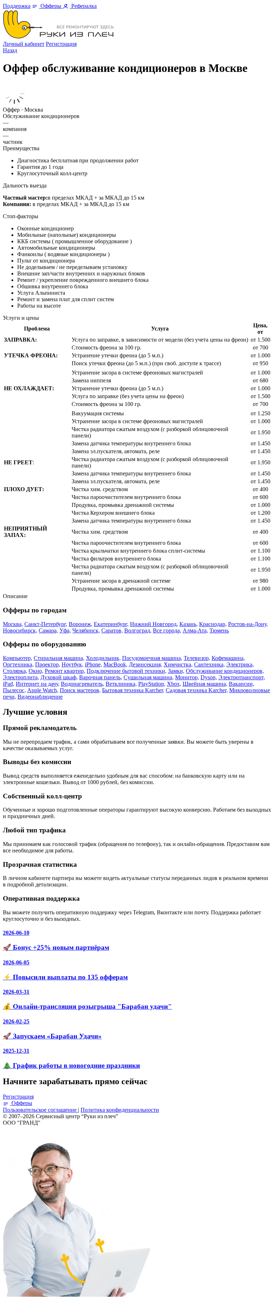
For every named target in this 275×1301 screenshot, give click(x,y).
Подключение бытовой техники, (127, 671)
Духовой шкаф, (59, 677)
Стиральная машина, (59, 658)
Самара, (48, 630)
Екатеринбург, (111, 624)
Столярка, (15, 671)
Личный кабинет (23, 44)
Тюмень (219, 630)
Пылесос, (14, 690)
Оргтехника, (18, 664)
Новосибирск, (20, 630)
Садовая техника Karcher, (197, 690)
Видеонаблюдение (40, 697)
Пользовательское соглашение (40, 1110)
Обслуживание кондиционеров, (225, 671)
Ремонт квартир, (65, 671)
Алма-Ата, (195, 630)
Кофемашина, (228, 658)
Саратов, (112, 630)
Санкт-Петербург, (45, 624)
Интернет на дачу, (37, 684)
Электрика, (240, 664)
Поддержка (16, 6)
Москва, (13, 624)
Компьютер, (17, 658)
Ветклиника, (121, 684)
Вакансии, (241, 684)
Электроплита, (21, 677)
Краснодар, (213, 624)
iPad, (8, 684)
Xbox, (174, 684)
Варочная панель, (100, 677)
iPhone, (93, 664)
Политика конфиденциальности (120, 1110)
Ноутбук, (72, 664)
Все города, (167, 630)
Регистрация (61, 44)
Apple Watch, (42, 690)
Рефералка (83, 6)
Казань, (188, 624)
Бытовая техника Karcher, (133, 690)
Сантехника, (209, 664)
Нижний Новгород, (154, 624)
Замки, (176, 671)
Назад (10, 50)
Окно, (36, 671)
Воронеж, (80, 624)
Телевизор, (197, 658)
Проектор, (47, 664)
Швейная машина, (205, 684)
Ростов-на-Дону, (248, 624)
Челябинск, (86, 630)
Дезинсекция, (145, 664)
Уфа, (65, 630)
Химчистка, (178, 664)
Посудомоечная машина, (152, 658)
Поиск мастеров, (80, 690)
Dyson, (209, 677)
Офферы (51, 6)
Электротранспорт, (241, 677)
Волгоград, (137, 630)
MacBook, (115, 664)
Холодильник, (103, 658)
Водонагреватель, (82, 684)
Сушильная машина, (149, 677)
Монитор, (187, 677)
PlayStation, (151, 684)
